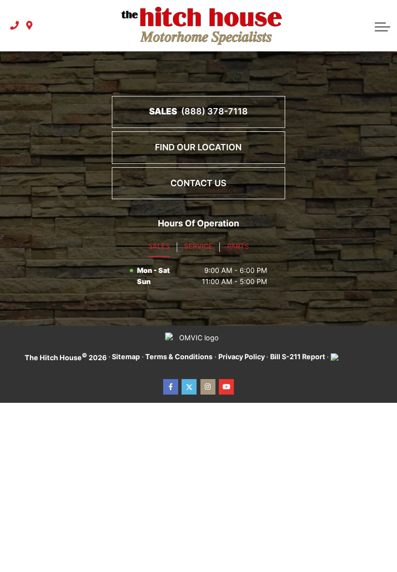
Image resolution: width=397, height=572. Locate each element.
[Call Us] (14, 26)
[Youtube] (226, 386)
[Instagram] (207, 386)
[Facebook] (170, 386)
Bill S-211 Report (297, 356)
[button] (382, 26)
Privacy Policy (241, 356)
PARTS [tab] (238, 246)
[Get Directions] (29, 26)
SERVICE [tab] (198, 246)
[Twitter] (189, 386)
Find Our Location (198, 147)
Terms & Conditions (179, 356)
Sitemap (126, 356)
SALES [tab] (159, 246)
